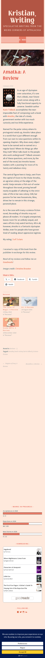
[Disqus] (22, 398)
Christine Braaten (23, 268)
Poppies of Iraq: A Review (10, 365)
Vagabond (7, 549)
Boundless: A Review (33, 364)
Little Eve (7, 576)
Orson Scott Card (9, 570)
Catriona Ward (8, 579)
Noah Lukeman (9, 590)
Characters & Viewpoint (12, 567)
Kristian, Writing (22, 17)
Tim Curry (7, 552)
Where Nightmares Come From (15, 558)
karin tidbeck (27, 351)
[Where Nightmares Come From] (39, 563)
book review (19, 351)
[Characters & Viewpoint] (39, 572)
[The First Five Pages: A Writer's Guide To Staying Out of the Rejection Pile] (39, 591)
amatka (11, 351)
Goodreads (8, 262)
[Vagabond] (39, 554)
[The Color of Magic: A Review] (11, 301)
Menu (24, 40)
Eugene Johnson (9, 561)
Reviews (12, 348)
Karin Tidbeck (9, 109)
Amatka (10, 116)
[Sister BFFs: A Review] (11, 322)
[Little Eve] (39, 581)
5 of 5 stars (17, 239)
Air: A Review (27, 307)
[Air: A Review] (29, 301)
